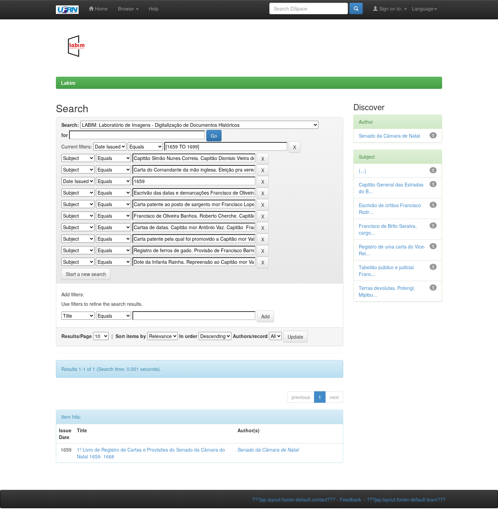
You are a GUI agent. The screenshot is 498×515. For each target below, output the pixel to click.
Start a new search (86, 274)
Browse (126, 8)
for (64, 135)
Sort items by (131, 336)
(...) (362, 170)
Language (423, 8)
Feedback (350, 499)
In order (188, 336)
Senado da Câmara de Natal (268, 449)
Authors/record (250, 336)
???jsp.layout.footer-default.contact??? (293, 499)
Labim (68, 82)
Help (154, 8)
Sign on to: (390, 8)
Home (101, 8)
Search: (70, 124)
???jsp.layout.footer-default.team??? (406, 499)
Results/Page (76, 336)
